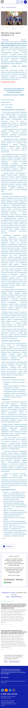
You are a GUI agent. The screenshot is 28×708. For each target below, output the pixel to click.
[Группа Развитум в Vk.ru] (2, 690)
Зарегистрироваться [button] (16, 596)
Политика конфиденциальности (8, 702)
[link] (9, 579)
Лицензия (3, 705)
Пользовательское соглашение (7, 700)
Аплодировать (9, 546)
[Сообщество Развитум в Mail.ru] (10, 690)
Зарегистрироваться (14, 661)
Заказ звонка (17, 2)
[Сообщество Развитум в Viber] (13, 690)
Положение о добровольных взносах (9, 703)
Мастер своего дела (11, 7)
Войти (8, 596)
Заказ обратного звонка (6, 697)
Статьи (2, 7)
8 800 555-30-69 (9, 694)
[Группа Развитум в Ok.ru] (6, 690)
